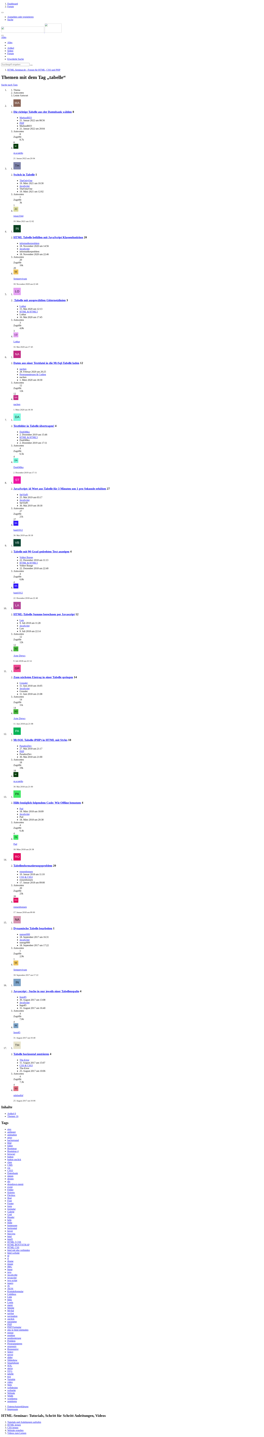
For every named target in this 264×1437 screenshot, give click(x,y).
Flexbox (11, 1195)
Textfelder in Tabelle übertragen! (33, 425)
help (9, 1220)
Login (10, 1302)
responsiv (11, 1346)
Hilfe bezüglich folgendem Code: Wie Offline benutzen (47, 802)
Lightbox (11, 1294)
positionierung (14, 1338)
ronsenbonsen (26, 871)
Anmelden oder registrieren (20, 17)
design (10, 1178)
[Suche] (2, 35)
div (8, 1181)
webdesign (12, 1387)
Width (10, 1396)
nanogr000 (25, 934)
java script (12, 1280)
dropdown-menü (15, 1184)
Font (9, 1200)
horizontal (12, 1228)
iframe (10, 1261)
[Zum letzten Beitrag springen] (15, 148)
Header (10, 1217)
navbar (10, 1313)
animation (12, 1134)
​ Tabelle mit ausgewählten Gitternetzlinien (39, 300)
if (8, 1258)
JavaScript (24, 186)
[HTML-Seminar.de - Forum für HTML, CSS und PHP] (31, 32)
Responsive (12, 1349)
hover (10, 1231)
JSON (10, 1288)
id (8, 1255)
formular (11, 1209)
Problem (11, 1341)
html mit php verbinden (18, 1250)
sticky (10, 1368)
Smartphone (13, 1363)
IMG (9, 1266)
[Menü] (2, 12)
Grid (9, 1214)
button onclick (14, 1159)
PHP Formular (14, 1327)
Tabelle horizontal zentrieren (31, 1054)
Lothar (23, 306)
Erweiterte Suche (15, 59)
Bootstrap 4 (12, 1151)
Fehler (10, 1189)
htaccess (11, 1233)
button (10, 1156)
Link (9, 1297)
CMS (10, 1165)
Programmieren (14, 1343)
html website (13, 1253)
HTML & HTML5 (29, 311)
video (10, 1382)
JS (8, 1286)
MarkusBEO (26, 117)
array (9, 1137)
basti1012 (18, 530)
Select (10, 1352)
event (10, 1187)
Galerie (10, 1211)
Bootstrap (12, 1148)
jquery (10, 1283)
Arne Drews (19, 655)
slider (10, 1357)
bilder (10, 1145)
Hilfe (9, 1222)
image (10, 1264)
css (8, 1167)
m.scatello (18, 153)
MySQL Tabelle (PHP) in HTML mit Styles (40, 740)
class (9, 1162)
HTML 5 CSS (14, 1242)
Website (11, 1393)
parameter (12, 1321)
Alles (9, 42)
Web (9, 1385)
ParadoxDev (26, 746)
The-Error (24, 1060)
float (9, 1198)
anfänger (11, 1132)
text (9, 1376)
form (9, 1206)
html (9, 1236)
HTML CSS (13, 1247)
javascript (11, 1277)
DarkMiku (25, 432)
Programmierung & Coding (33, 374)
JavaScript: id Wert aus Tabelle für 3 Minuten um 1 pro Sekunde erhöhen (59, 488)
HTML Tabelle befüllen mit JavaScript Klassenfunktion (48, 237)
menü (10, 1305)
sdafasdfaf (18, 1095)
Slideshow (12, 1360)
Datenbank (12, 1173)
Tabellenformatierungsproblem (32, 865)
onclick (10, 1319)
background (13, 1140)
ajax (9, 1129)
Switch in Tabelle (24, 174)
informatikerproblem (29, 243)
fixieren (11, 1192)
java (9, 1272)
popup (10, 1332)
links (9, 1299)
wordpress (12, 1398)
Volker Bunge (26, 557)
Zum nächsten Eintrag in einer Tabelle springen (43, 677)
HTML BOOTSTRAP (18, 1244)
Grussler (24, 683)
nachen (23, 369)
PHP (22, 123)
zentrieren (12, 1401)
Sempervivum (20, 278)
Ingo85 (23, 997)
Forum (10, 53)
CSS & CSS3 (26, 877)
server (10, 1354)
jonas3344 (18, 216)
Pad (21, 808)
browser (11, 1154)
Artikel (10, 48)
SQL (9, 1365)
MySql (10, 1310)
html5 (10, 1239)
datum (10, 1176)
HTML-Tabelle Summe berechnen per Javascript (44, 614)
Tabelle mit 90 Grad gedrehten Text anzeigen (41, 551)
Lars (22, 620)
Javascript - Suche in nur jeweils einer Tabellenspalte (46, 991)
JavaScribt (12, 1275)
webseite (11, 1390)
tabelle (10, 1374)
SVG (9, 1371)
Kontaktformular (15, 1291)
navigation (12, 1316)
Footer (10, 1203)
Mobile (10, 1308)
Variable (11, 1379)
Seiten (10, 50)
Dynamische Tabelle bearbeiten (32, 928)
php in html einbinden (17, 1330)
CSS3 (10, 1170)
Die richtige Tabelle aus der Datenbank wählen (42, 111)
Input (9, 1269)
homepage (12, 1225)
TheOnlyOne (26, 180)
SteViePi (24, 494)
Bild (9, 1143)
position (11, 1335)
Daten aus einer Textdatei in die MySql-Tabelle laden (46, 363)
